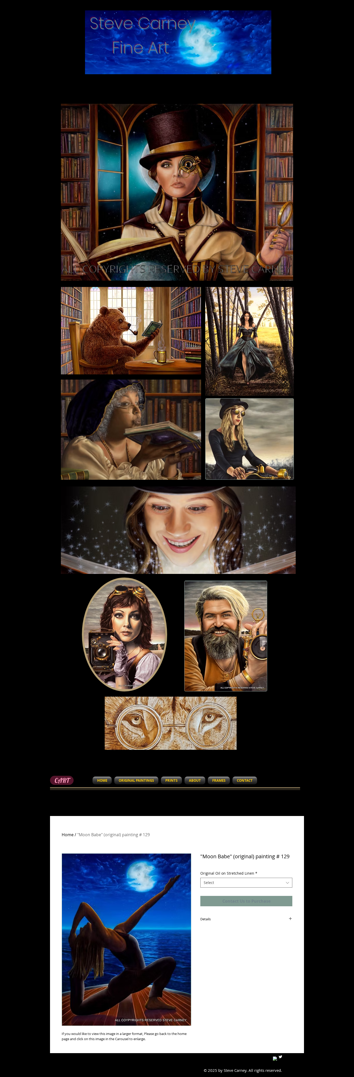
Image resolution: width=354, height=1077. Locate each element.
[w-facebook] (275, 1059)
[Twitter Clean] (280, 1057)
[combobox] (246, 883)
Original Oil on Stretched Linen (228, 873)
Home (68, 835)
